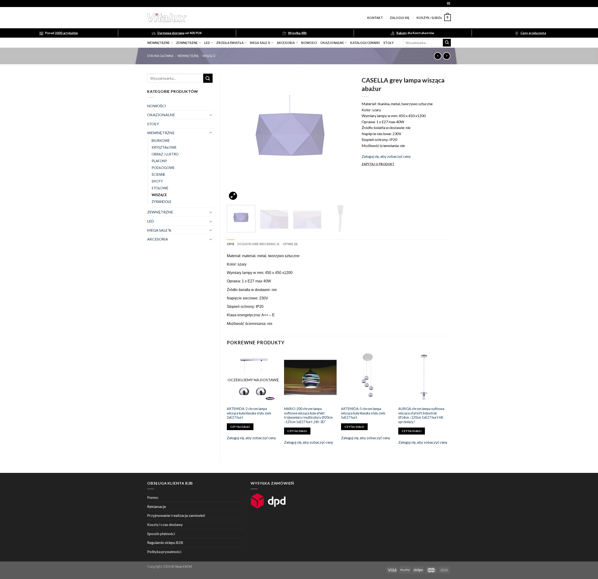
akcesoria (286, 43)
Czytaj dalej (240, 426)
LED (207, 43)
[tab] (230, 244)
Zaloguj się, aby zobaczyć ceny (386, 156)
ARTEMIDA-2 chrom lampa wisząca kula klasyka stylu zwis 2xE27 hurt (249, 413)
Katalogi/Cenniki (365, 43)
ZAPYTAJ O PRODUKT (378, 164)
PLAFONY (159, 161)
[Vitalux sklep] (229, 18)
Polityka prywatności (164, 551)
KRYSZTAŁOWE (164, 147)
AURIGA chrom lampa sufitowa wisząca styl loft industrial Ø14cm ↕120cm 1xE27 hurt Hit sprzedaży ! (421, 415)
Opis (230, 244)
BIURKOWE (161, 141)
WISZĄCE (209, 56)
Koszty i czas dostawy (165, 524)
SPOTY (157, 181)
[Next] (346, 137)
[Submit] (447, 43)
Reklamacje (156, 506)
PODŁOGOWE (163, 168)
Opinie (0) (290, 244)
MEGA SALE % (159, 230)
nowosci (309, 43)
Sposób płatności (161, 533)
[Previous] (235, 137)
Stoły (388, 43)
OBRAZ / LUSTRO (165, 154)
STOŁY (153, 124)
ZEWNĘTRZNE (160, 212)
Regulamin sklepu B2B (165, 542)
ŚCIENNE (158, 174)
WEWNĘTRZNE (188, 56)
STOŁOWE (160, 188)
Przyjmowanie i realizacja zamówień (176, 515)
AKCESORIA (157, 239)
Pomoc (153, 497)
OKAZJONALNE (332, 43)
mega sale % (260, 43)
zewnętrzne (187, 43)
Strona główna (160, 56)
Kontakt (375, 18)
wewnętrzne (158, 43)
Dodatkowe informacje (258, 244)
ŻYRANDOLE (161, 202)
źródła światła (230, 43)
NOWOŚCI (156, 106)
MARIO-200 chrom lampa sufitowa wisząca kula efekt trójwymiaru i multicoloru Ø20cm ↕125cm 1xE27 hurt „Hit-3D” (308, 415)
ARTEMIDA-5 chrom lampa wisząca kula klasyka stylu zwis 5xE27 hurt (363, 413)
